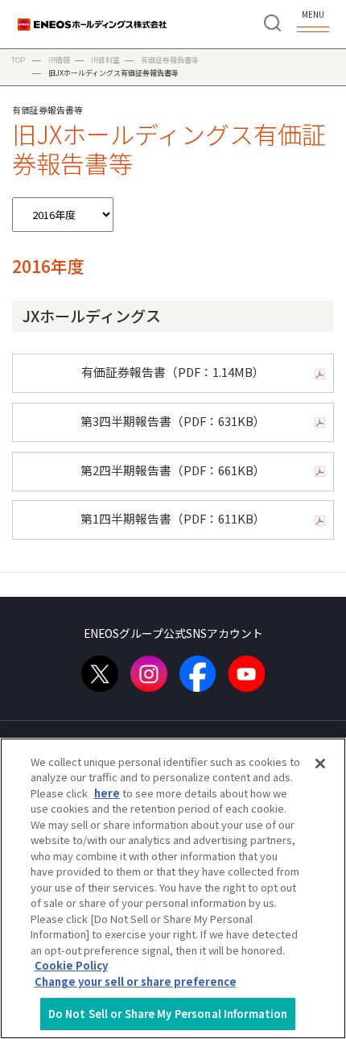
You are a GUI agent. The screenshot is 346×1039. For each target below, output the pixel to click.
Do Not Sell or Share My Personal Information (168, 1013)
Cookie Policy (71, 965)
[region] (173, 888)
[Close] (320, 763)
